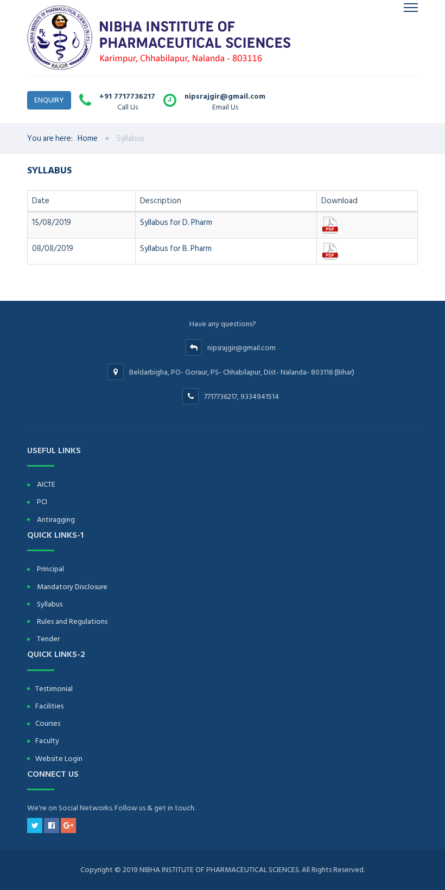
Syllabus (49, 604)
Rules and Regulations (72, 621)
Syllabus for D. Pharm (176, 222)
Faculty (47, 740)
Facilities (49, 706)
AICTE (46, 484)
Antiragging (56, 519)
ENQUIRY (49, 100)
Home (88, 138)
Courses (47, 723)
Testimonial (54, 688)
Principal (50, 569)
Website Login (58, 758)
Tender (48, 639)
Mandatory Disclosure (72, 587)
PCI (42, 501)
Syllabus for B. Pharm (176, 248)
